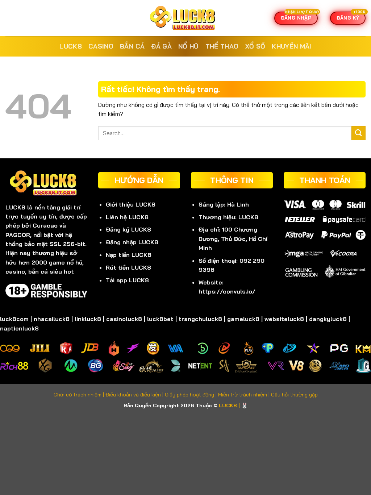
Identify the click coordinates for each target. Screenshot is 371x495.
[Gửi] (358, 133)
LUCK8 (70, 46)
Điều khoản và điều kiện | (135, 394)
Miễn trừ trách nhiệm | (244, 394)
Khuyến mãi (292, 46)
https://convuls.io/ (227, 291)
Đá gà (161, 46)
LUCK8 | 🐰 (233, 405)
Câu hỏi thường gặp (294, 394)
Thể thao (222, 46)
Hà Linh (238, 204)
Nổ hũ (188, 46)
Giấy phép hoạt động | (191, 394)
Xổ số (255, 46)
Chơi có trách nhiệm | (79, 394)
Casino (100, 46)
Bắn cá (132, 46)
